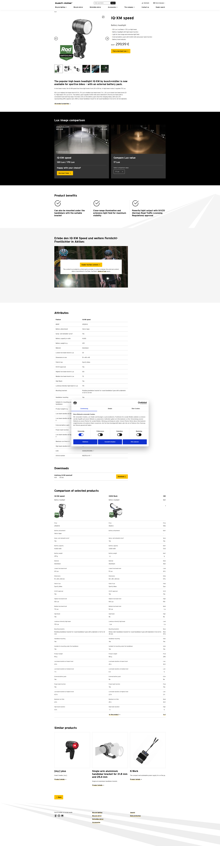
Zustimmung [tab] (84, 408)
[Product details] (72, 750)
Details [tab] (110, 408)
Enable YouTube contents (90, 265)
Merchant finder (64, 173)
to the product (114, 714)
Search (113, 3)
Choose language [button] (159, 3)
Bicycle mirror (97, 816)
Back (59, 797)
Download (121, 476)
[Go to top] (214, 840)
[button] (61, 7)
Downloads (146, 3)
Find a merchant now (119, 51)
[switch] (100, 434)
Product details (59, 779)
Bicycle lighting (97, 812)
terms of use (102, 271)
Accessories (96, 822)
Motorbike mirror (97, 819)
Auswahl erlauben (110, 442)
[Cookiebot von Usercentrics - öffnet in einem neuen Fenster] (139, 403)
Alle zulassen (135, 442)
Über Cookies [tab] (136, 408)
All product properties (61, 103)
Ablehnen (85, 442)
